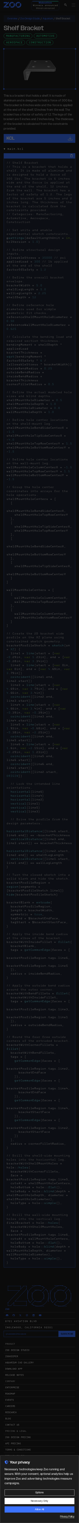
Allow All (39, 1509)
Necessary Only (39, 1501)
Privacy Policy (67, 1516)
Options (39, 1492)
